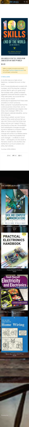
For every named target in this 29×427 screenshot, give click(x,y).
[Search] (24, 1)
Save (21, 155)
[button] (2, 38)
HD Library (14, 2)
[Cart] (27, 2)
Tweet (15, 155)
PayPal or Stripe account (16, 70)
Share (9, 155)
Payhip (11, 415)
